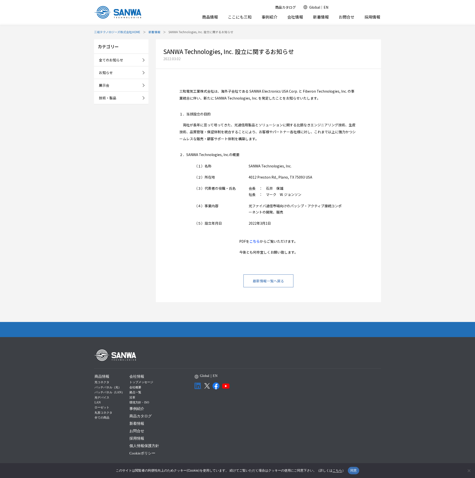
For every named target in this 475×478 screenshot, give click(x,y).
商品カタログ (285, 7)
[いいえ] (468, 470)
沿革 (132, 397)
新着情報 (321, 17)
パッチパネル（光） (108, 387)
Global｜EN (318, 7)
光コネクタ (102, 382)
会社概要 (135, 387)
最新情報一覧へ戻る (268, 280)
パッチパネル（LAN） (109, 392)
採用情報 (372, 17)
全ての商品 (102, 417)
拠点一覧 (135, 392)
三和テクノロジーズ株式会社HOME (117, 32)
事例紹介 (269, 17)
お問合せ (347, 17)
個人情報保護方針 (144, 446)
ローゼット (102, 407)
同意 (353, 470)
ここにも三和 (240, 17)
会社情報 (295, 17)
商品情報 (210, 17)
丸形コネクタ (103, 412)
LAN (98, 402)
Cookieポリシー (142, 453)
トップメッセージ (141, 382)
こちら (254, 241)
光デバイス (102, 397)
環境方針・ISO (139, 402)
